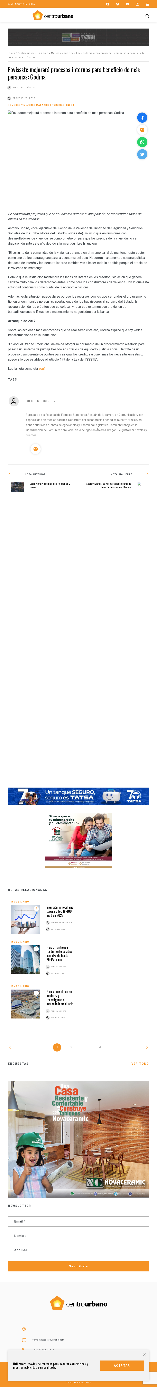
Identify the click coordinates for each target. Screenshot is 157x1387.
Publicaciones (26, 53)
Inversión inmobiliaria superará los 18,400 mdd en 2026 (59, 911)
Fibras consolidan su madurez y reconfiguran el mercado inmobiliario (59, 997)
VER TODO (140, 1063)
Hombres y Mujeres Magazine (55, 53)
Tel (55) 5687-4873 (43, 1350)
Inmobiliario (20, 902)
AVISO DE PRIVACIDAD (78, 1382)
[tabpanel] (78, 964)
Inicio (11, 53)
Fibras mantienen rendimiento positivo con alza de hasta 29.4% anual (59, 953)
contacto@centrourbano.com (48, 1340)
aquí (42, 369)
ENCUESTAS (18, 1063)
